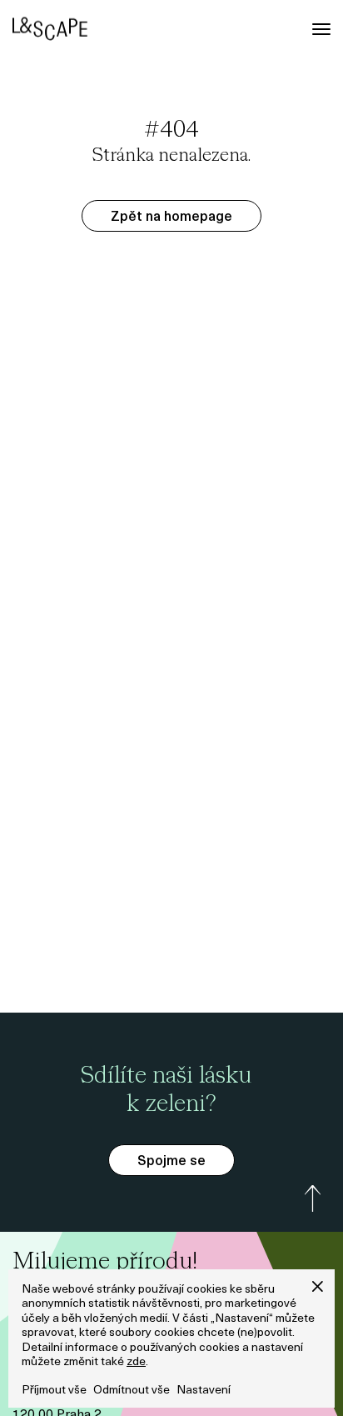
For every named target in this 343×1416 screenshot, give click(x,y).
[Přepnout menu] (321, 29)
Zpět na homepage (171, 217)
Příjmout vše (54, 1390)
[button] (317, 1286)
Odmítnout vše (131, 1390)
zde (136, 1362)
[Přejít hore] (313, 1198)
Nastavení (203, 1390)
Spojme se (171, 1161)
